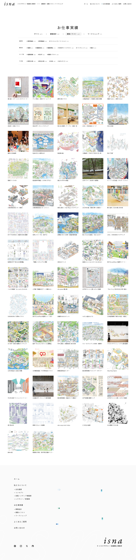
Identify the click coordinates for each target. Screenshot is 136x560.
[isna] (9, 3)
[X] (27, 546)
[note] (33, 546)
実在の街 (42, 61)
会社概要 (19, 489)
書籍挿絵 (51, 47)
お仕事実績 (18, 505)
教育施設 (31, 41)
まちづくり (63, 61)
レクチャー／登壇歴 (23, 499)
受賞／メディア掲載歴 (24, 495)
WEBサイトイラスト (66, 47)
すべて (38, 34)
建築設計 (54, 34)
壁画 (30, 47)
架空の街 (31, 61)
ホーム (17, 479)
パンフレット (82, 47)
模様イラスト (53, 54)
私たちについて (20, 485)
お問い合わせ (19, 528)
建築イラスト (73, 34)
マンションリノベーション (59, 41)
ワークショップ (95, 34)
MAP (41, 54)
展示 (93, 47)
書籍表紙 (39, 47)
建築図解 (31, 54)
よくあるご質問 (20, 522)
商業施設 (42, 41)
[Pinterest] (15, 546)
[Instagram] (21, 546)
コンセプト (20, 492)
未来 (52, 61)
